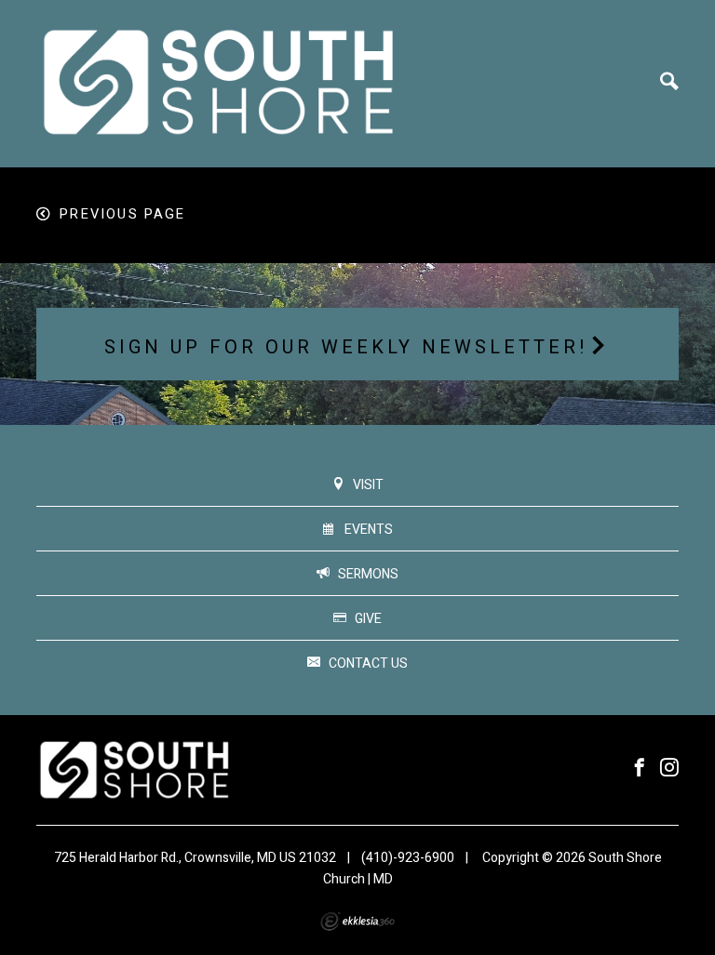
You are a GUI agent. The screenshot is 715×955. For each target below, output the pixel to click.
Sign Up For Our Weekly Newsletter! (346, 347)
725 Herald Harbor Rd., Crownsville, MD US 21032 (195, 858)
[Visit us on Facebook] (639, 768)
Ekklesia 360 (357, 921)
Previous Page (122, 214)
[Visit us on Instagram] (669, 768)
